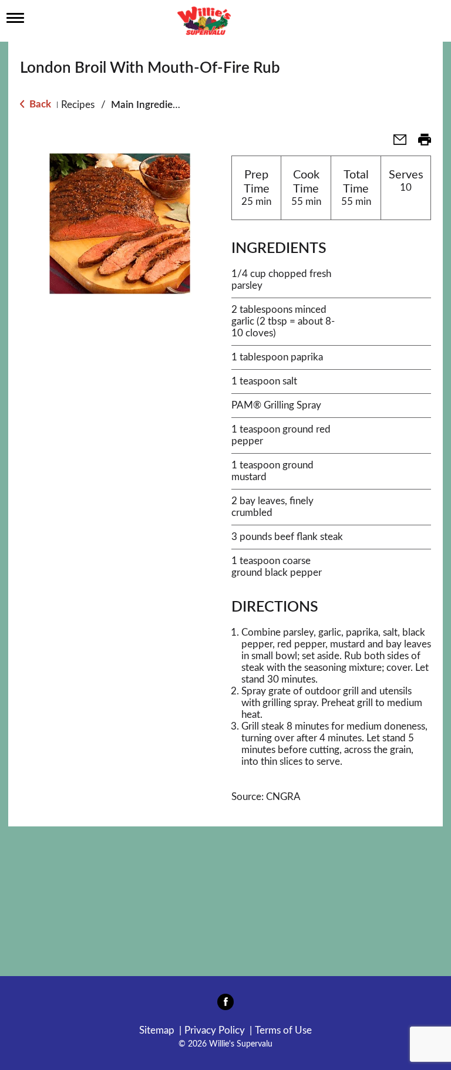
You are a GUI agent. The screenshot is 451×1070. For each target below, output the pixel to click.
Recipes (78, 105)
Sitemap (156, 1030)
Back (39, 104)
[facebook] (225, 1005)
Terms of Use (283, 1030)
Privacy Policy (214, 1030)
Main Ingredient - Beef (161, 105)
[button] (395, 143)
